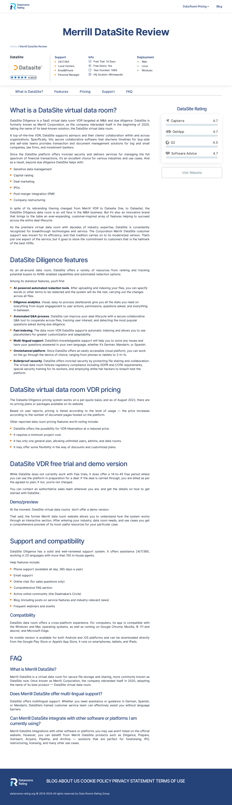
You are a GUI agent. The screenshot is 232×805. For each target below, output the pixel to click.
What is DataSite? (29, 91)
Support (108, 91)
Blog (219, 6)
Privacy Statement (133, 781)
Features (61, 91)
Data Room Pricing (194, 6)
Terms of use (170, 781)
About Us (68, 781)
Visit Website (192, 173)
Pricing (85, 91)
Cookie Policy (95, 781)
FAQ (129, 91)
